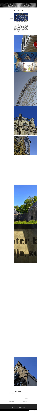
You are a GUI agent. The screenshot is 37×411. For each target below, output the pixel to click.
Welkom (2, 1)
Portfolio (14, 1)
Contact (22, 1)
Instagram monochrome (33, 1)
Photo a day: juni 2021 (25, 401)
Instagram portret (27, 1)
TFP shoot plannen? (9, 1)
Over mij (5, 1)
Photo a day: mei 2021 (11, 401)
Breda (11, 18)
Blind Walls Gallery (16, 26)
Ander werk (18, 1)
